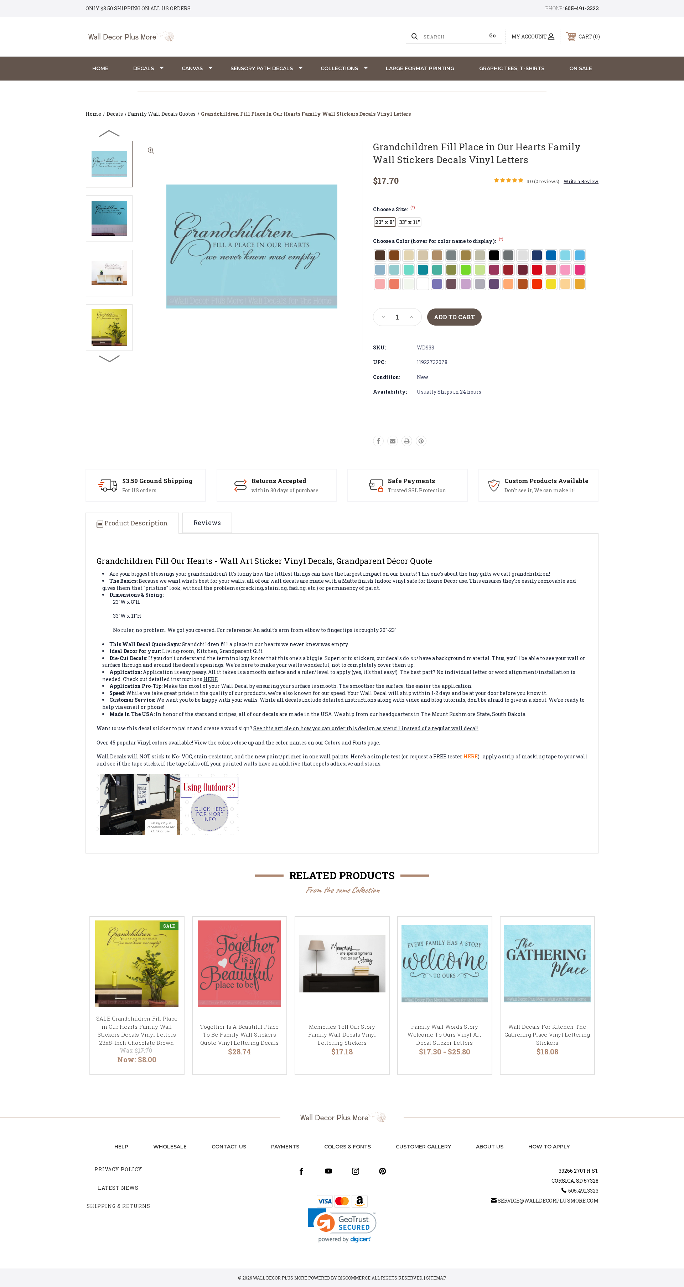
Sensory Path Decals (261, 68)
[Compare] (169, 967)
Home (100, 68)
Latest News (118, 1187)
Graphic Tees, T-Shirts (511, 68)
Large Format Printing (420, 68)
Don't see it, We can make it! (539, 490)
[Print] (406, 441)
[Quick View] (169, 931)
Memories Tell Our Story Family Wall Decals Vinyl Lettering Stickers (342, 1034)
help (121, 1146)
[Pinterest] (421, 441)
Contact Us (229, 1146)
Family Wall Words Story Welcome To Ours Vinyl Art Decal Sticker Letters (444, 1034)
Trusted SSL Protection (417, 490)
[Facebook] (378, 441)
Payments (285, 1146)
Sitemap (436, 1278)
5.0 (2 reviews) (543, 181)
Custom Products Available (546, 481)
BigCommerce (354, 1278)
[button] (342, 1226)
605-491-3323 (581, 8)
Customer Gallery (423, 1146)
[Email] (392, 441)
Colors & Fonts (347, 1146)
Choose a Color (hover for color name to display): (438, 241)
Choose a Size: (394, 209)
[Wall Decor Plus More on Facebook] (301, 1171)
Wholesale (170, 1146)
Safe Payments (411, 481)
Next (109, 358)
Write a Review (581, 181)
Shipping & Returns (118, 1206)
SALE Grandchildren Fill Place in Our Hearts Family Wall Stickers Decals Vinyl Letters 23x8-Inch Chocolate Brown (136, 1030)
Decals (143, 68)
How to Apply (549, 1146)
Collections (339, 68)
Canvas (192, 68)
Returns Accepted (279, 481)
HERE (210, 679)
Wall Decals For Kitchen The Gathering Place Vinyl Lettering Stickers (547, 1034)
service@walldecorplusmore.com (548, 1200)
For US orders (139, 490)
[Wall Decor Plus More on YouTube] (328, 1171)
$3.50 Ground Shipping (157, 481)
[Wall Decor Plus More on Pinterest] (382, 1171)
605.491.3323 (583, 1190)
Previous (109, 133)
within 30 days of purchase (285, 490)
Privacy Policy (118, 1169)
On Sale (580, 68)
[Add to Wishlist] (169, 949)
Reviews (207, 522)
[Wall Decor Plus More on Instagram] (355, 1171)
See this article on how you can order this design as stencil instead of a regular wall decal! (365, 728)
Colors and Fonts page (352, 742)
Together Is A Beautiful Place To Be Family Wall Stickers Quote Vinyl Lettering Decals (239, 1034)
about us (489, 1146)
